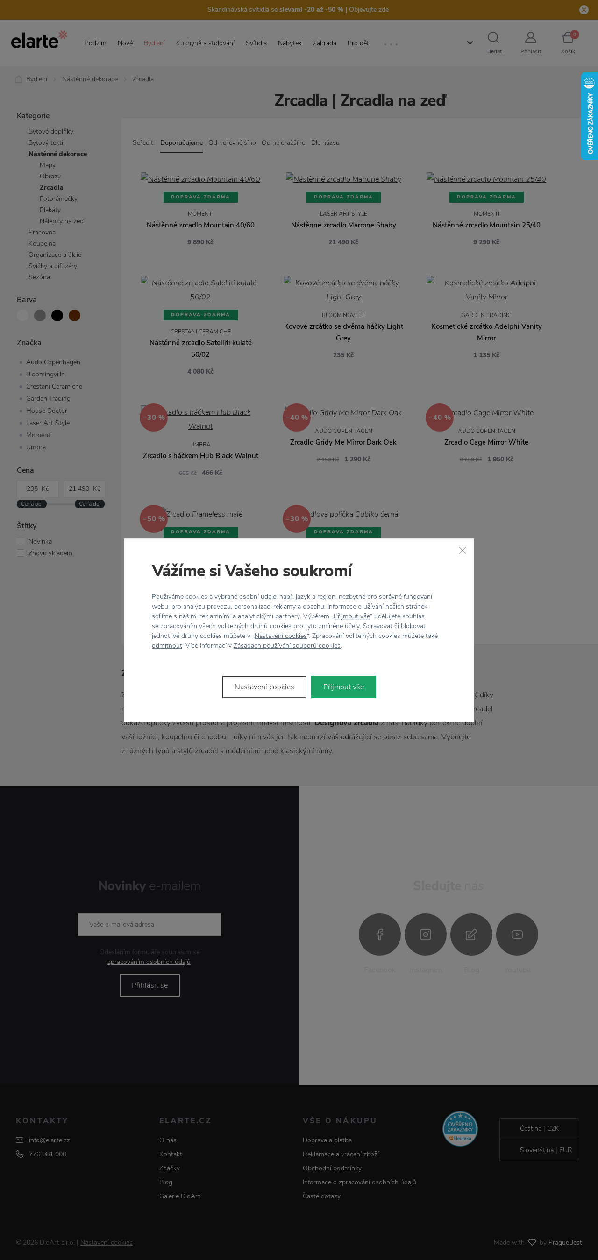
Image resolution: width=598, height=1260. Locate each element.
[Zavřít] (462, 550)
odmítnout (167, 645)
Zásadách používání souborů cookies (287, 645)
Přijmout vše (352, 616)
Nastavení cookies (281, 635)
